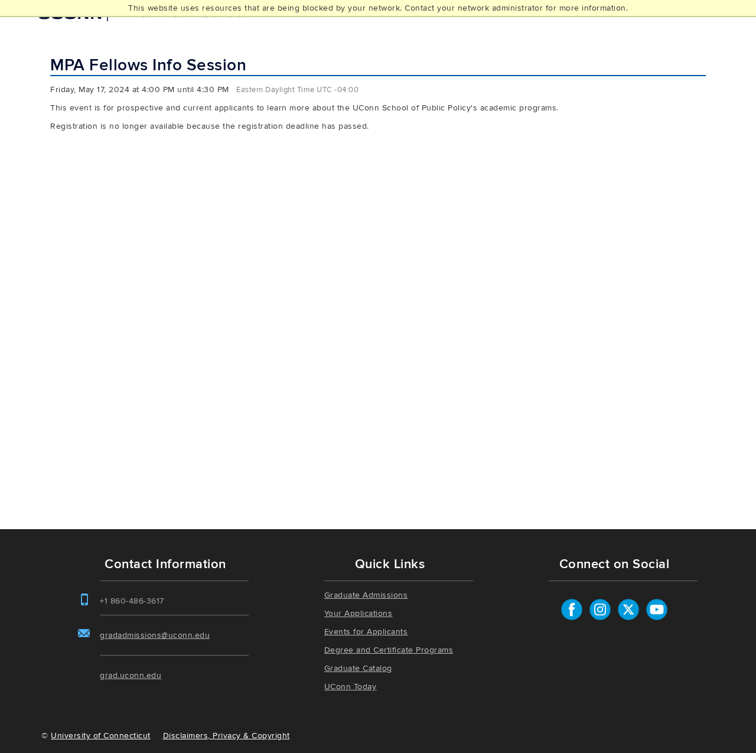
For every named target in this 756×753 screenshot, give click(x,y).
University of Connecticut (101, 736)
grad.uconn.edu (130, 675)
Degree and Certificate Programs (389, 650)
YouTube (656, 609)
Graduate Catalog (358, 668)
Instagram (600, 609)
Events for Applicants (366, 632)
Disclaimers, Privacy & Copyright (226, 736)
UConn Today (350, 687)
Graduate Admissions (366, 595)
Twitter (628, 609)
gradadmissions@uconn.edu (155, 635)
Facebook (571, 609)
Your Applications (358, 613)
